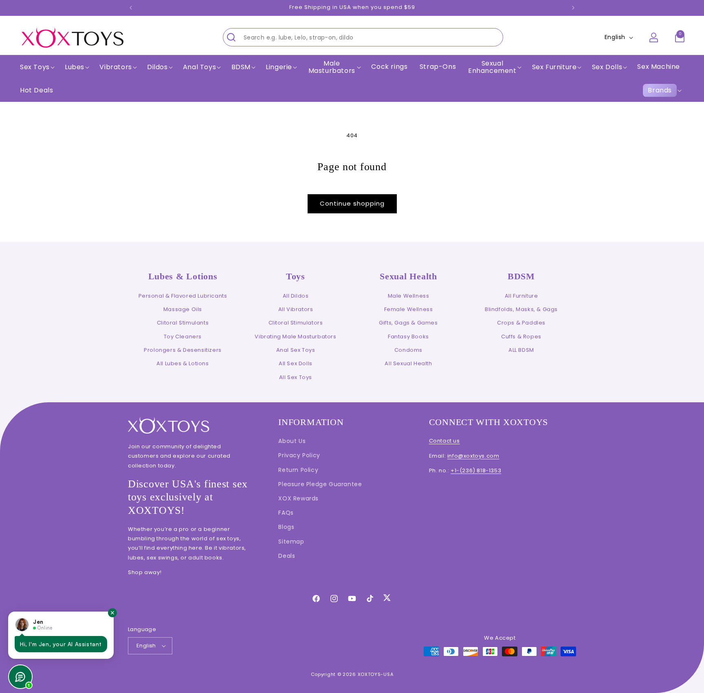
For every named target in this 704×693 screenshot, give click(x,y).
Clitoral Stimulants (183, 323)
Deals (286, 556)
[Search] (231, 37)
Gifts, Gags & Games (408, 323)
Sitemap (291, 541)
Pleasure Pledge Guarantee (320, 484)
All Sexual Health (408, 363)
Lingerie (279, 67)
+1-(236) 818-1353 (476, 470)
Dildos (157, 67)
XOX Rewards (298, 498)
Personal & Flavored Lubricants (183, 296)
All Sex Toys (295, 377)
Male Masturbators (331, 67)
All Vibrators (295, 309)
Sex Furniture (554, 67)
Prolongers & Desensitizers (183, 350)
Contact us (444, 441)
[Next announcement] (573, 7)
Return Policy (298, 470)
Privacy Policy (299, 455)
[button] (36, 67)
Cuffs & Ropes (521, 336)
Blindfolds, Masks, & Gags (521, 309)
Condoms (408, 350)
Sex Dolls (607, 67)
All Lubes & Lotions (182, 363)
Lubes (74, 67)
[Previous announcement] (131, 7)
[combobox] (363, 37)
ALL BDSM (521, 350)
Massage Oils (182, 309)
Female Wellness (408, 309)
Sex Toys (35, 67)
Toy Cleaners (183, 336)
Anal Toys (199, 67)
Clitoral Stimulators (295, 323)
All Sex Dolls (295, 363)
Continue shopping (352, 203)
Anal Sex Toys (295, 350)
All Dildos (296, 296)
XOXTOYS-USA (376, 674)
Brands (660, 90)
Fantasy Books (408, 336)
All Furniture (521, 296)
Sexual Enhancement (492, 67)
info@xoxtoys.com (473, 456)
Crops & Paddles (521, 323)
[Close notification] (112, 612)
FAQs (285, 513)
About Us (292, 441)
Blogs (286, 527)
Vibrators (115, 67)
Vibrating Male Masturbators (295, 336)
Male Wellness (408, 296)
